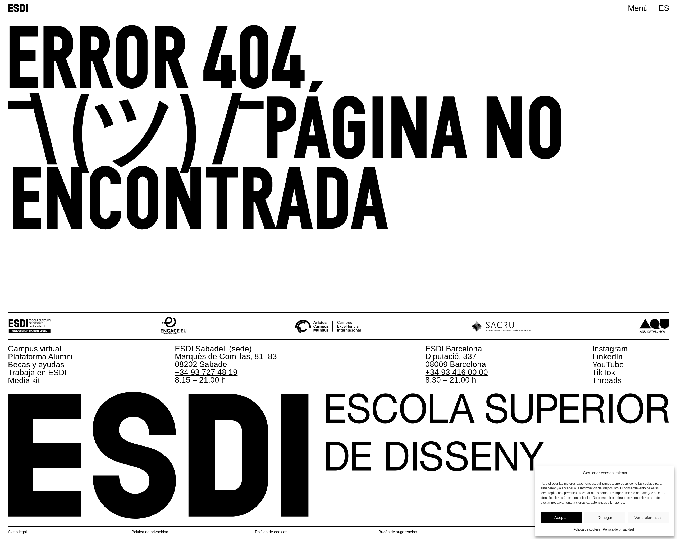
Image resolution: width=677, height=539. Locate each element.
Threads (607, 380)
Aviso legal (17, 531)
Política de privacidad (618, 529)
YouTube (608, 364)
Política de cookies (586, 529)
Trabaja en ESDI (37, 372)
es (663, 8)
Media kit (24, 380)
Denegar (604, 517)
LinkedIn (607, 356)
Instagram (610, 348)
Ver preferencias (648, 517)
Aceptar (561, 517)
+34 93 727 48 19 (206, 372)
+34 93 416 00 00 (456, 372)
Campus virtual (34, 348)
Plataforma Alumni (40, 356)
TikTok (603, 372)
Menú (638, 8)
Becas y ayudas (36, 364)
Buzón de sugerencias (397, 531)
